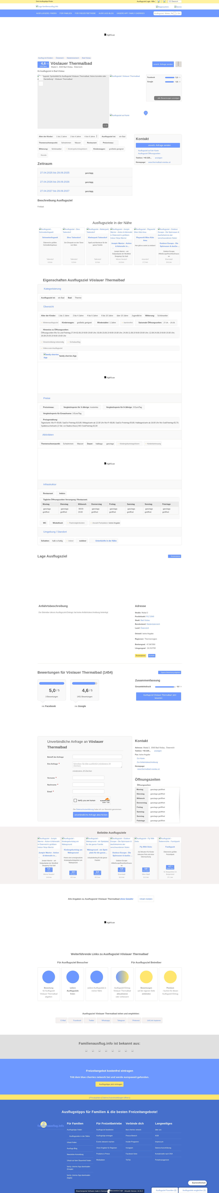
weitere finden (73, 991)
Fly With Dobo (146, 847)
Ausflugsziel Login (143, 1)
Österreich (145, 628)
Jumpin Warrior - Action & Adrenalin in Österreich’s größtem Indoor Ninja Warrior (121, 245)
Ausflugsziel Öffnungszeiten (149, 153)
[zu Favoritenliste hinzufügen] (41, 78)
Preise (46, 398)
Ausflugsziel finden (46, 13)
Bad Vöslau (145, 620)
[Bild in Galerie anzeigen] (127, 88)
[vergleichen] (41, 83)
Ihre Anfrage (52, 764)
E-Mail (63, 1020)
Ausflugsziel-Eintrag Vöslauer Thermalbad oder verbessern (122, 992)
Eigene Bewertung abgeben (170, 672)
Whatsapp (106, 1020)
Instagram (129, 1148)
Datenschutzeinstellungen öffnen (115, 1098)
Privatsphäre (95, 1098)
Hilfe (153, 1)
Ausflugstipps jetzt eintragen (110, 1084)
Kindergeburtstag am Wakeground (73, 851)
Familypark (170, 847)
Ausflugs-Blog (72, 1148)
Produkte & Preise (103, 1154)
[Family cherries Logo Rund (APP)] (162, 7)
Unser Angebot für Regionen (106, 1148)
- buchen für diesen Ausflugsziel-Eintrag (170, 991)
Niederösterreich (153, 624)
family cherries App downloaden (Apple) (78, 1176)
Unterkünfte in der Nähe (106, 541)
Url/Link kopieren (154, 1020)
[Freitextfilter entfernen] (174, 13)
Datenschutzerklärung (85, 809)
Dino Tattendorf (74, 237)
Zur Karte (141, 758)
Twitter (91, 1020)
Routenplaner (175, 556)
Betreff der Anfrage (55, 757)
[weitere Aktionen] (178, 64)
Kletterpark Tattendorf (97, 237)
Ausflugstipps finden (74, 1130)
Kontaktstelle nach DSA (164, 1154)
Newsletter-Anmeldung (75, 1154)
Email (49, 792)
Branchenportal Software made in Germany (91, 1191)
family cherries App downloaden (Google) (78, 1168)
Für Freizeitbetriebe (85, 13)
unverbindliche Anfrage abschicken (90, 814)
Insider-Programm (132, 1142)
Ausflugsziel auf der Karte (148, 151)
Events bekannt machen (105, 1142)
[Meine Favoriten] (149, 13)
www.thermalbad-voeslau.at (159, 162)
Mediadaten (100, 1160)
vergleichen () (194, 1190)
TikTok (128, 1160)
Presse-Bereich (131, 1136)
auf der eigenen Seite (146, 991)
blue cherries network (133, 1130)
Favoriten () (166, 1190)
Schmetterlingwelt (50, 237)
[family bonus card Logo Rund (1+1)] (178, 7)
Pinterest (136, 1020)
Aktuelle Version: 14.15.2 (133, 1191)
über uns (158, 1130)
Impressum (159, 1142)
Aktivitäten (48, 434)
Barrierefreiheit (198, 1183)
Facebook (77, 1020)
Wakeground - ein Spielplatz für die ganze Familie (97, 852)
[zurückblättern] (44, 102)
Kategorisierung (52, 288)
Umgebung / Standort (55, 531)
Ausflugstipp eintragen (104, 1136)
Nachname (52, 785)
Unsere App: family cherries (130, 13)
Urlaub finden (72, 1142)
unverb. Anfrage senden (163, 64)
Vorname (51, 778)
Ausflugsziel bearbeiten (104, 1130)
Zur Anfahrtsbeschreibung (147, 762)
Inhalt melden (146, 899)
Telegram (121, 1020)
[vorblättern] (103, 102)
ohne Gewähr (126, 899)
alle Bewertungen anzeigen (168, 98)
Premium (176, 225)
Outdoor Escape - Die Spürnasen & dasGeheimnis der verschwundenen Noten (169, 245)
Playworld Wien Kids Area (145, 238)
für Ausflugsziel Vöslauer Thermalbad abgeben (48, 992)
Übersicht (48, 306)
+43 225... (147, 158)
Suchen (180, 13)
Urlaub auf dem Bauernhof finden (79, 1160)
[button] (73, 102)
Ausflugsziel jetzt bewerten (159, 696)
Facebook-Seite (131, 1154)
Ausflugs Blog (106, 13)
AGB (157, 1136)
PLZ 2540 (150, 616)
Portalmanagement (162, 1160)
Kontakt (152, 655)
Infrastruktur (49, 484)
